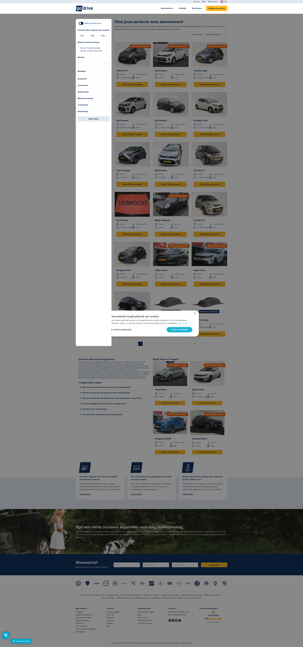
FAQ (203, 1)
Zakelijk (182, 8)
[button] (121, 330)
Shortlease (197, 8)
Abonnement (167, 8)
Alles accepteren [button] (179, 329)
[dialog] (151, 324)
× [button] (195, 313)
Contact (196, 1)
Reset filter (94, 119)
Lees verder (182, 323)
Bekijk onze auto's (216, 8)
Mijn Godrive (212, 1)
